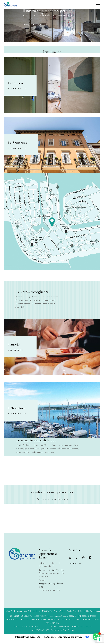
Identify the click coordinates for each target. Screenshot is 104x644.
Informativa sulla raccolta (27, 637)
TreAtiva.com (95, 611)
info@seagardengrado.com (51, 584)
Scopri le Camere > (35, 24)
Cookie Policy (72, 611)
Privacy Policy (59, 611)
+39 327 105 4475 (56, 570)
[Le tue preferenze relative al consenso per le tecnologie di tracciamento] (99, 639)
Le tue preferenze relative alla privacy (63, 637)
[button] (96, 636)
